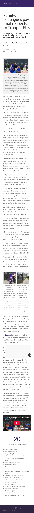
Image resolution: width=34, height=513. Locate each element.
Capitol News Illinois (18, 43)
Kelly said (6, 335)
